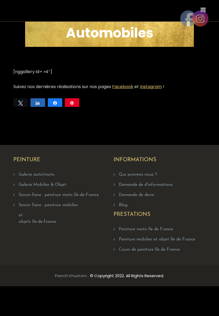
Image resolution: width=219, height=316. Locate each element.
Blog (123, 205)
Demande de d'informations (146, 185)
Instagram (151, 87)
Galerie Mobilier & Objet (42, 185)
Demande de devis (136, 195)
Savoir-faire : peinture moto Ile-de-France (59, 195)
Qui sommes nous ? (138, 174)
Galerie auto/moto (36, 174)
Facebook (122, 87)
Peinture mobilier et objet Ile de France (157, 239)
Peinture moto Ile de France (146, 229)
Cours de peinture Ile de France (149, 249)
